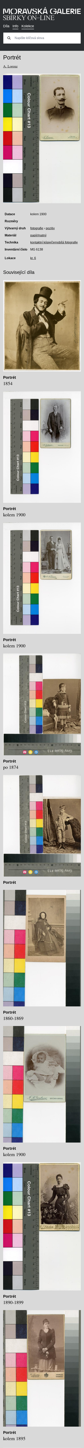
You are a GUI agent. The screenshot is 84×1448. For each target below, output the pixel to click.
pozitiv (50, 228)
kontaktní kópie (40, 242)
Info (15, 26)
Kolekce (27, 26)
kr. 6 (33, 258)
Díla (6, 26)
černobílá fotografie (64, 242)
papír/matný (38, 235)
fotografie (36, 228)
